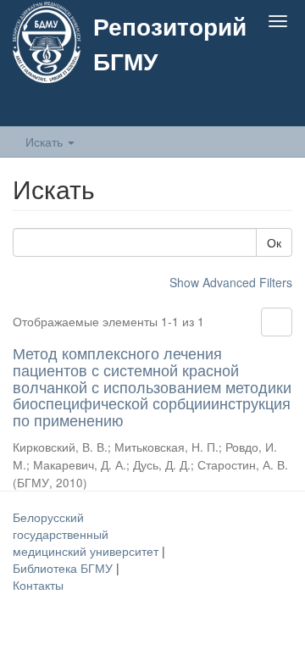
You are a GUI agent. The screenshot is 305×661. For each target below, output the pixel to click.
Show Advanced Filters (230, 282)
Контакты (38, 584)
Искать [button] (45, 141)
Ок (274, 242)
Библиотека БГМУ (64, 567)
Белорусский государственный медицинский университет (87, 533)
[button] (244, 107)
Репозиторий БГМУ (170, 43)
